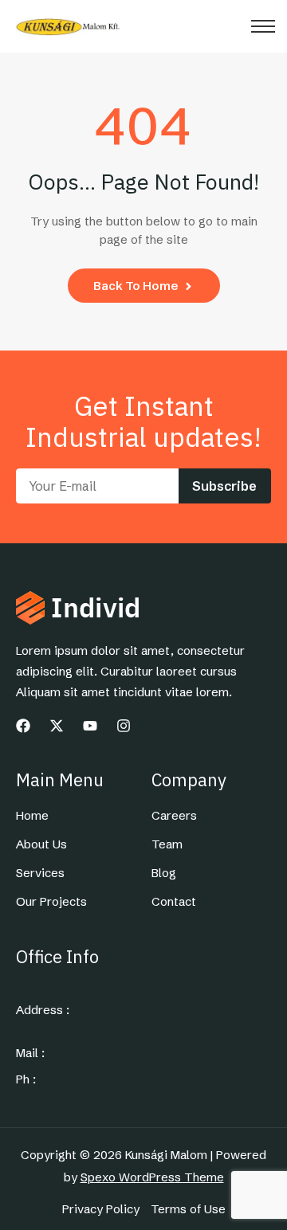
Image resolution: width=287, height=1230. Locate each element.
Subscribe (224, 486)
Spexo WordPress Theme (152, 1177)
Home (32, 816)
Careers (174, 816)
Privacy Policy (101, 1209)
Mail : (30, 1053)
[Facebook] (23, 726)
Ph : (26, 1079)
